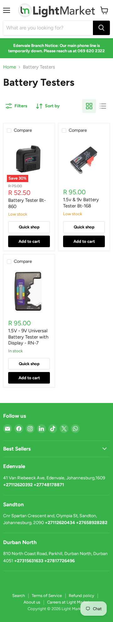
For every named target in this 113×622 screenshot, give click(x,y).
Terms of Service (47, 595)
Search (18, 595)
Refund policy (81, 595)
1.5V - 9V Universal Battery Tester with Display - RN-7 (28, 337)
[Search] (101, 28)
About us (32, 602)
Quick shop (29, 227)
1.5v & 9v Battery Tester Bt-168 (81, 203)
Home (9, 67)
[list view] (103, 106)
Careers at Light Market (68, 602)
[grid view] (89, 106)
